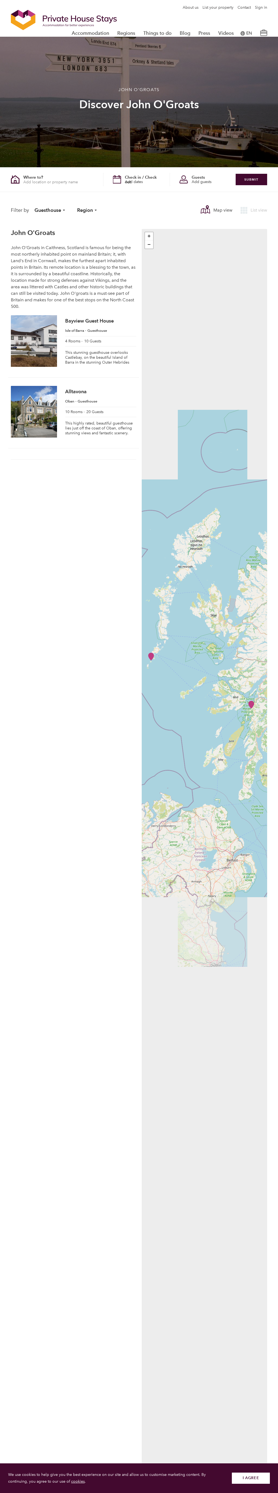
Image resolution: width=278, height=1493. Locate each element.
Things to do (157, 33)
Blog (185, 33)
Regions (126, 33)
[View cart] (263, 33)
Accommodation (90, 33)
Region (85, 210)
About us (190, 7)
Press (204, 33)
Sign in (261, 7)
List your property (218, 7)
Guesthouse (47, 210)
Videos (226, 33)
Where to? (33, 177)
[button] (151, 657)
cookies (78, 1481)
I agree (251, 1478)
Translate (243, 61)
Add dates (134, 181)
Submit (251, 179)
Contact (244, 7)
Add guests (201, 181)
